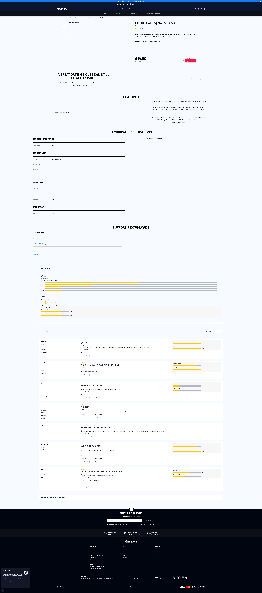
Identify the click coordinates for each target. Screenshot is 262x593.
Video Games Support (160, 553)
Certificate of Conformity (39, 244)
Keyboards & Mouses (75, 17)
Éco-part (92, 564)
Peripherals (65, 17)
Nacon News (157, 555)
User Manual (36, 249)
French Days (125, 553)
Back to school (125, 562)
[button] (65, 26)
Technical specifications (141, 41)
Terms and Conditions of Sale (96, 555)
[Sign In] (204, 9)
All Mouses (84, 17)
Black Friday (125, 555)
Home (59, 17)
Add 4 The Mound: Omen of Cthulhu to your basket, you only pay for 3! (131, 1)
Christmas (124, 557)
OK (127, 4)
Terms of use (93, 557)
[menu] (131, 8)
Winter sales (125, 551)
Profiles (156, 548)
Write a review (148, 28)
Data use (113, 525)
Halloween (124, 559)
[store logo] (62, 8)
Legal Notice (93, 553)
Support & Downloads (155, 41)
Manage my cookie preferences (97, 566)
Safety (34, 238)
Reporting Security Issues (95, 568)
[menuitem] (123, 8)
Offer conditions (93, 562)
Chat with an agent (135, 578)
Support (156, 551)
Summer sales (125, 548)
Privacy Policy (93, 559)
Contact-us (92, 551)
